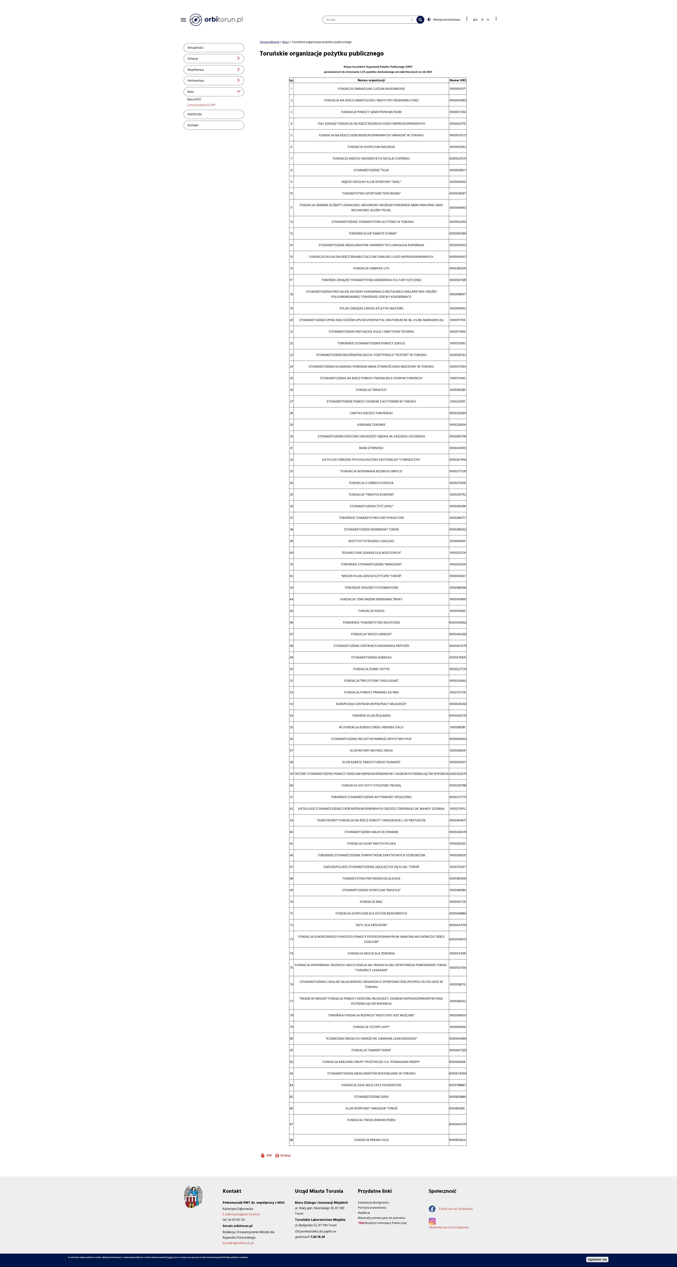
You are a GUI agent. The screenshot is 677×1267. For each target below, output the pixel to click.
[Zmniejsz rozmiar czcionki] (488, 19)
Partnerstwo (195, 80)
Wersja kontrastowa (446, 19)
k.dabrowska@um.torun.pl (241, 1214)
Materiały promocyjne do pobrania (381, 1217)
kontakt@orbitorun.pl (238, 1243)
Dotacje (192, 58)
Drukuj (285, 1155)
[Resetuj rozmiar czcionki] (482, 19)
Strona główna (269, 42)
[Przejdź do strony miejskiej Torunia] (193, 1207)
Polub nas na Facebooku (456, 1209)
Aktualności (195, 47)
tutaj (169, 1257)
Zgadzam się (597, 1259)
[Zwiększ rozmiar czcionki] (475, 20)
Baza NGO (194, 99)
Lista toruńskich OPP (201, 105)
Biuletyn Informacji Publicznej (386, 1223)
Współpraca (195, 69)
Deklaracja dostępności (373, 1202)
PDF (269, 1155)
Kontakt (192, 125)
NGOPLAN (194, 114)
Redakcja (364, 1212)
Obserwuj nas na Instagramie (449, 1227)
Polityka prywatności (372, 1207)
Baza (190, 91)
